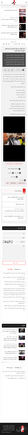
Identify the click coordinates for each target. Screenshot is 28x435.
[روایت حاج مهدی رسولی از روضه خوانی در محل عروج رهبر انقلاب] (22, 27)
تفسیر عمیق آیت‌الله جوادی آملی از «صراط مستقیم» (14, 305)
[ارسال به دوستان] (9, 44)
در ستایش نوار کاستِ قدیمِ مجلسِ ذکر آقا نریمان (15, 375)
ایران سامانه (4, 432)
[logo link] (14, 2)
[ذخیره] (6, 44)
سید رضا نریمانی (21, 183)
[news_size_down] (5, 70)
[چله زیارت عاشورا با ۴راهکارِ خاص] (22, 12)
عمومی (12, 41)
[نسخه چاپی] (3, 44)
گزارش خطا (17, 173)
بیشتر (5, 362)
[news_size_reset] (9, 70)
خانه (15, 41)
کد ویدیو (8, 163)
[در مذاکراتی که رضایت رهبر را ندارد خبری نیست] (22, 19)
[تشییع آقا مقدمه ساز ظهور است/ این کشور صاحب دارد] (22, 331)
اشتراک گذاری (13, 176)
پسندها (10, 173)
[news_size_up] (12, 70)
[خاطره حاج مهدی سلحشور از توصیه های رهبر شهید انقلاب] (22, 34)
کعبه (7, 183)
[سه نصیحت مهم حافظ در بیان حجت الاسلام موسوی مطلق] (22, 352)
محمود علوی (13, 183)
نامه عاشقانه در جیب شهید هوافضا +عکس (16, 378)
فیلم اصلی (18, 167)
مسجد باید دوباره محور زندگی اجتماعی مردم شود (14, 281)
